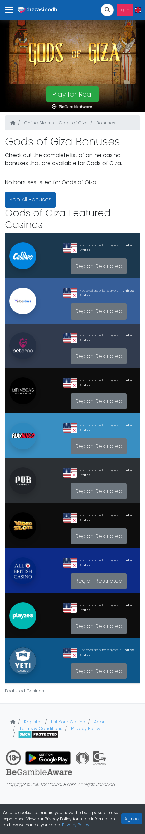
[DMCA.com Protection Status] (38, 735)
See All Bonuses (30, 199)
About (100, 722)
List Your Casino (67, 722)
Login (124, 9)
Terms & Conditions (40, 728)
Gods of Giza (72, 123)
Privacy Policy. (76, 825)
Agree (131, 818)
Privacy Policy (85, 728)
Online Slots (36, 123)
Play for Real (72, 94)
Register (32, 722)
